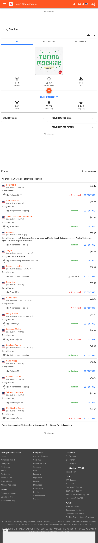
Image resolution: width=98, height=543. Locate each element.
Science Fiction (39, 496)
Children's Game (39, 463)
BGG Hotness (71, 480)
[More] (49, 90)
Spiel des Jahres (72, 506)
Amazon (10, 232)
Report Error (90, 171)
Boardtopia (11, 185)
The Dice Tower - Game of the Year (80, 517)
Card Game (37, 460)
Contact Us (5, 474)
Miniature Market (13, 329)
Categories (5, 463)
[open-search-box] (74, 4)
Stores (3, 471)
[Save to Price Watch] (88, 35)
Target (9, 250)
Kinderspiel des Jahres (75, 514)
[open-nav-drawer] (5, 4)
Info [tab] (17, 41)
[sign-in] (93, 4)
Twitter (72, 460)
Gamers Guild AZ (13, 376)
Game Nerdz (11, 361)
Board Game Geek (47, 97)
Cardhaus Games (13, 345)
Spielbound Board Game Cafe (19, 216)
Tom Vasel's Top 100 (74, 487)
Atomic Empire (12, 200)
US (83, 4)
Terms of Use (6, 478)
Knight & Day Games (15, 408)
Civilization (37, 467)
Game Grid (10, 282)
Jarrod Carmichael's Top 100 (77, 494)
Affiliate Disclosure (8, 485)
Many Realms (12, 313)
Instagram (73, 463)
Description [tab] (49, 41)
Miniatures (37, 485)
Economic (37, 474)
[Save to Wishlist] (94, 35)
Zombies (36, 499)
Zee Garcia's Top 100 (74, 491)
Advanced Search (8, 460)
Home (3, 456)
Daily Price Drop (7, 497)
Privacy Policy (6, 481)
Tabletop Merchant (14, 392)
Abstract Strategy (40, 456)
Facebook (73, 456)
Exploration (37, 478)
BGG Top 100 (71, 484)
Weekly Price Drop (8, 500)
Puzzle (36, 492)
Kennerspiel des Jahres (75, 510)
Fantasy (36, 481)
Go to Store (89, 195)
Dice (35, 471)
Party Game (38, 488)
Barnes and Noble (14, 266)
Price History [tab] (81, 41)
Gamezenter (11, 298)
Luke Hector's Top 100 (74, 498)
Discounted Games (8, 493)
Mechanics (5, 467)
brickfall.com (71, 472)
